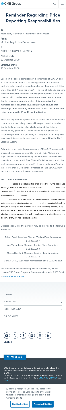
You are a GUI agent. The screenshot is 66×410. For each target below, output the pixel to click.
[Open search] (54, 4)
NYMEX (53, 378)
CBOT (46, 378)
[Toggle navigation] (62, 4)
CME (41, 378)
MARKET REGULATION (12, 309)
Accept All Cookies (43, 404)
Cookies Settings (20, 404)
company (8, 294)
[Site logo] (11, 4)
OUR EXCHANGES (11, 316)
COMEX (7, 380)
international (10, 302)
